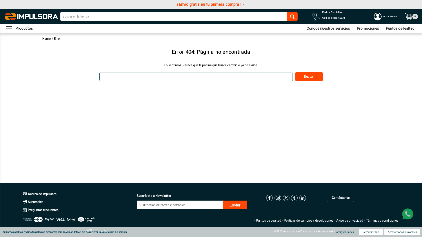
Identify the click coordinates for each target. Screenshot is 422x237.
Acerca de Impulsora (41, 194)
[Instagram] (278, 198)
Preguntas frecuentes (42, 210)
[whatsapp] (407, 213)
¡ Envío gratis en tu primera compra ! (209, 4)
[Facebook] (269, 198)
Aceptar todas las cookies (402, 231)
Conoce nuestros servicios (328, 28)
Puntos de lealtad (400, 28)
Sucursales (35, 202)
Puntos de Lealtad (268, 220)
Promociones (368, 28)
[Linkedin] (302, 198)
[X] (286, 198)
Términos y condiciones (381, 220)
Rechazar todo (371, 231)
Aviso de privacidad (349, 220)
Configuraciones (344, 231)
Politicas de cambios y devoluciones (308, 220)
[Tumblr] (294, 198)
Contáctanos (340, 197)
